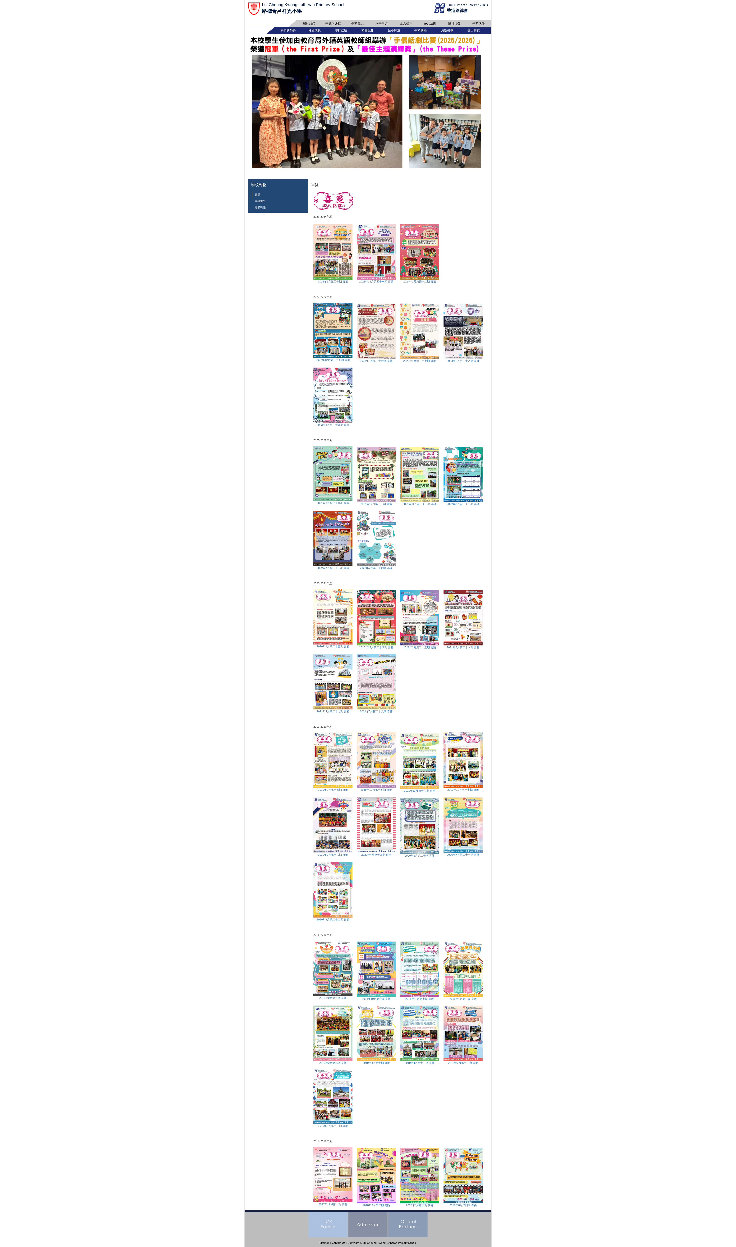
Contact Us (338, 1242)
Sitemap (324, 1242)
